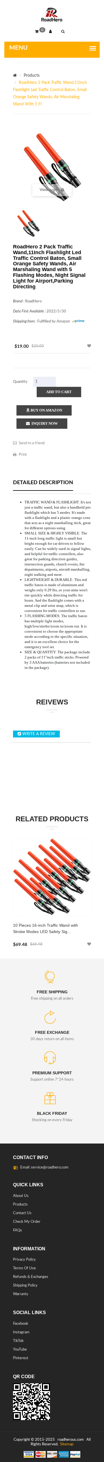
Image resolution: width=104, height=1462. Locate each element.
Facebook (20, 1324)
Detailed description (43, 482)
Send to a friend (31, 443)
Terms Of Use (24, 1268)
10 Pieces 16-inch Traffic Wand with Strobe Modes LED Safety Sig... (45, 928)
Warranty (20, 1294)
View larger (50, 190)
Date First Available (28, 311)
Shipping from (24, 321)
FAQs (17, 1230)
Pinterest (20, 1358)
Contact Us (22, 1213)
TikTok (18, 1341)
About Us (21, 1196)
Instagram (21, 1332)
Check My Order (26, 1222)
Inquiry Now (44, 423)
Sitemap (66, 1444)
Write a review (38, 734)
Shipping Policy (25, 1285)
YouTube (20, 1349)
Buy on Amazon (46, 410)
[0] (38, 31)
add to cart (59, 392)
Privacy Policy (24, 1260)
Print (23, 455)
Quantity (20, 382)
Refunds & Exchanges (30, 1277)
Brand (18, 301)
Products (32, 76)
